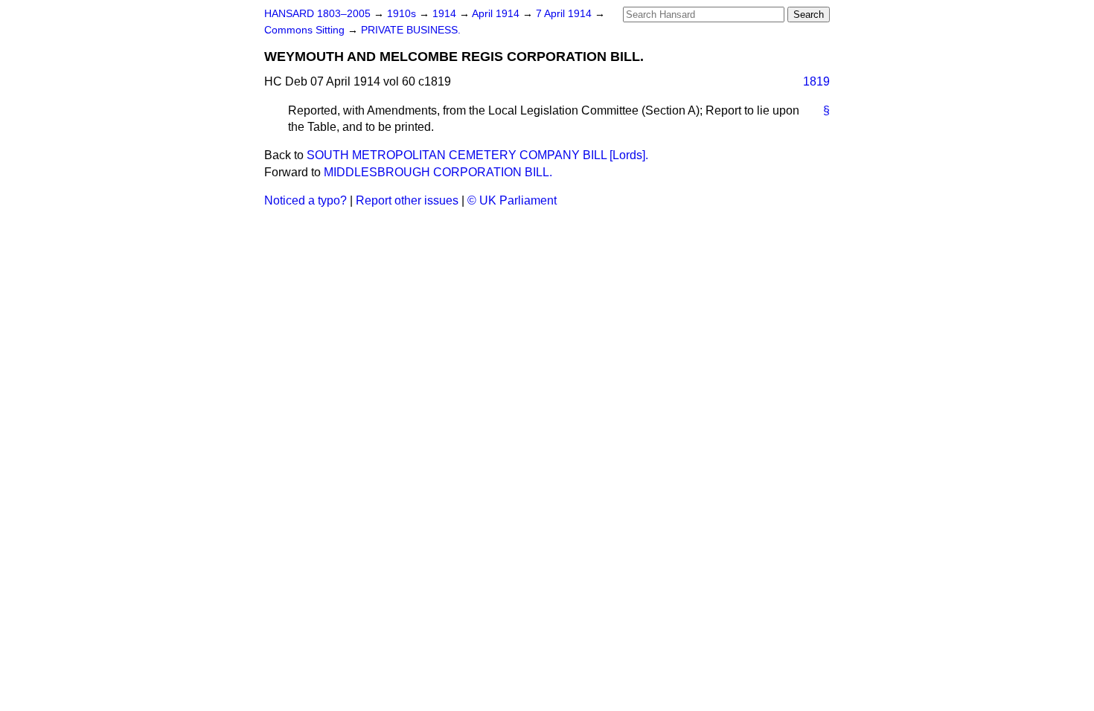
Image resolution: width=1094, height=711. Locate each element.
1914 (445, 13)
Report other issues (407, 200)
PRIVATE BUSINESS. (411, 30)
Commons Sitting (306, 30)
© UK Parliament (512, 200)
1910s (403, 13)
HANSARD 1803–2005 (317, 13)
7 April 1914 (565, 13)
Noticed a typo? (305, 200)
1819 (816, 81)
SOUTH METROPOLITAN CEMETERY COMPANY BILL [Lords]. (477, 155)
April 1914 (497, 13)
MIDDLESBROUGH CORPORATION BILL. (438, 172)
